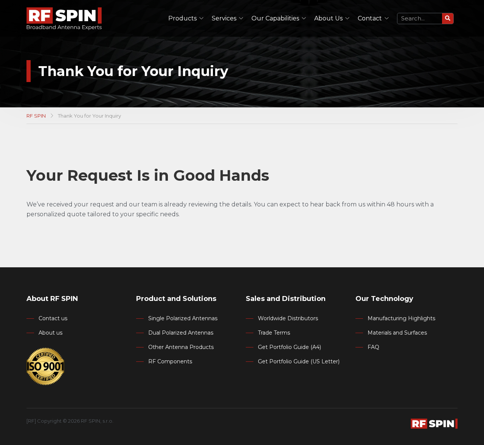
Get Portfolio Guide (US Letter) (299, 361)
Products (182, 18)
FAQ (373, 347)
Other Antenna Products (181, 347)
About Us (328, 18)
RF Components (170, 361)
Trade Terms (274, 332)
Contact (370, 18)
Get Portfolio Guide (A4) (289, 347)
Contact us (53, 318)
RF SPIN (36, 116)
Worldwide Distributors (288, 318)
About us (50, 332)
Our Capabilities (275, 18)
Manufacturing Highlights (401, 318)
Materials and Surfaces (397, 332)
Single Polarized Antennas (182, 318)
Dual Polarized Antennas (180, 332)
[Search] (447, 18)
